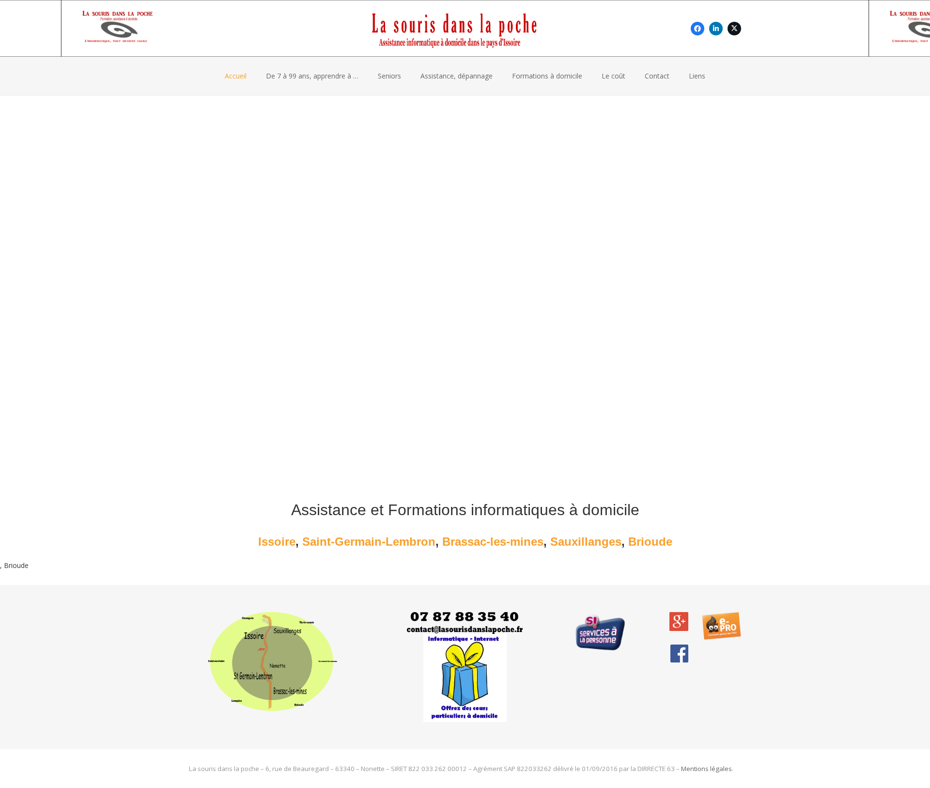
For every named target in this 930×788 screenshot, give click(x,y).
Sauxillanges (585, 541)
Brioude (650, 541)
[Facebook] (697, 28)
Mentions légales (706, 768)
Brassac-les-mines (492, 541)
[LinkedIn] (716, 28)
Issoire (276, 541)
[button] (629, 76)
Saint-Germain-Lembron (368, 541)
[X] (734, 28)
